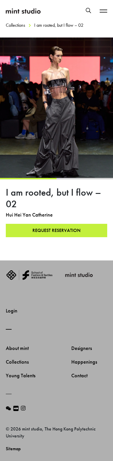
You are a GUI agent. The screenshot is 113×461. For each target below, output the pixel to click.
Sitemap (13, 449)
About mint (18, 348)
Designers (82, 348)
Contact (80, 375)
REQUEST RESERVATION (56, 230)
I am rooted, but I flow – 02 (58, 25)
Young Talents (21, 375)
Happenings (84, 361)
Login (11, 310)
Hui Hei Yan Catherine (29, 214)
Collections (15, 25)
